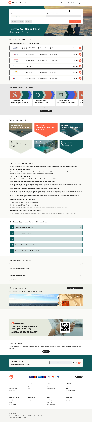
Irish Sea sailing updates (70, 390)
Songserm (45, 166)
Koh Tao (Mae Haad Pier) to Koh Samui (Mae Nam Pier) (24, 184)
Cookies (48, 399)
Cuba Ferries (68, 399)
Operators (11, 386)
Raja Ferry (74, 166)
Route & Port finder (13, 388)
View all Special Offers (46, 110)
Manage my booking (51, 386)
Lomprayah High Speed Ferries (55, 166)
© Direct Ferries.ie (12, 413)
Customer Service (69, 386)
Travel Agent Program (32, 400)
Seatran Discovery (67, 166)
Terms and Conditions (51, 404)
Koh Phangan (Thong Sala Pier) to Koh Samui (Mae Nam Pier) (26, 191)
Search (75, 21)
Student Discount (12, 404)
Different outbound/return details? (32, 10)
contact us (45, 415)
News (10, 402)
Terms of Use (49, 402)
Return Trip (14, 10)
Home (10, 39)
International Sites (12, 400)
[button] (46, 227)
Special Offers (12, 390)
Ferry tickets (11, 392)
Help (67, 388)
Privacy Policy (49, 400)
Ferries (29, 386)
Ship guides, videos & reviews (75, 288)
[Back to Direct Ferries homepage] (15, 2)
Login (48, 385)
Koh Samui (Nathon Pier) (35, 178)
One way (20, 10)
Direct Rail (68, 400)
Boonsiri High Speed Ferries (36, 166)
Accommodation (31, 385)
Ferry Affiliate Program (32, 399)
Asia (16, 39)
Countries (11, 385)
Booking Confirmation (51, 388)
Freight (29, 388)
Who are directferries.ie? (14, 399)
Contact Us (68, 385)
